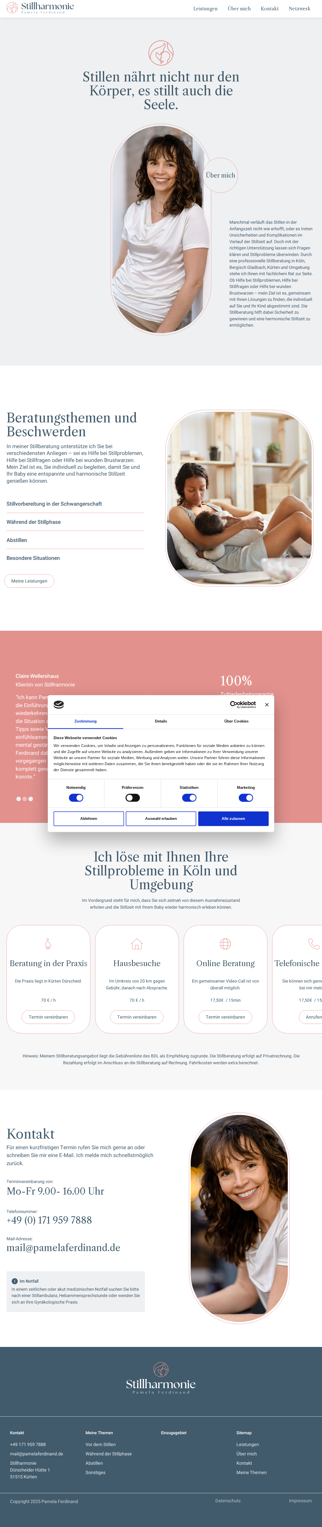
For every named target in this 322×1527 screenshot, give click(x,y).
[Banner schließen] (267, 704)
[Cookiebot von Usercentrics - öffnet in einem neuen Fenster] (234, 704)
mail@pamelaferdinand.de (63, 1247)
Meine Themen (251, 1472)
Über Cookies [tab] (236, 721)
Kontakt (270, 9)
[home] (40, 8)
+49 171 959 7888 (28, 1444)
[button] (18, 799)
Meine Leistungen (29, 581)
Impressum (300, 1500)
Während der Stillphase (109, 1454)
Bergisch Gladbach (179, 1463)
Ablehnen (88, 819)
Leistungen (205, 9)
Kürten (167, 1454)
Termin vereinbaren (48, 1017)
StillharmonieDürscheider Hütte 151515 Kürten (30, 1470)
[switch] (133, 798)
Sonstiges (95, 1472)
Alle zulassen (233, 819)
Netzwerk (299, 9)
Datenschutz (228, 1500)
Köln (165, 1444)
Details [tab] (161, 721)
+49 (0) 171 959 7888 (49, 1220)
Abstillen (94, 1463)
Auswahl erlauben (161, 819)
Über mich (239, 9)
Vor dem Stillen (101, 1444)
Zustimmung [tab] (85, 721)
